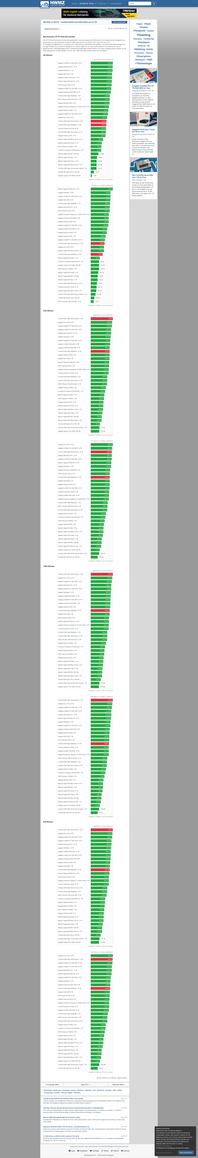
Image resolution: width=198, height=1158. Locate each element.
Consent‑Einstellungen (106, 1146)
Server (149, 53)
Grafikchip (148, 39)
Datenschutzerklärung (163, 1146)
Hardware (143, 42)
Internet (141, 46)
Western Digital (66, 1093)
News (75, 3)
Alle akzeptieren (186, 1153)
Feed (72, 1151)
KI (148, 46)
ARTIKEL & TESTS (51, 22)
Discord (126, 1151)
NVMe (149, 49)
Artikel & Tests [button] (87, 3)
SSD (114, 1090)
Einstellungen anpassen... (164, 1152)
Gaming (143, 35)
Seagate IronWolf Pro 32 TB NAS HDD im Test (143, 87)
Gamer (73, 1090)
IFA (94, 1090)
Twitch (116, 1151)
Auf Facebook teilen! (119, 22)
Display (143, 27)
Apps (147, 23)
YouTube (95, 1151)
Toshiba (57, 1093)
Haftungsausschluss (121, 1146)
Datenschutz (93, 1146)
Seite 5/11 (85, 1085)
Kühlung (139, 49)
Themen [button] (102, 3)
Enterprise (57, 1090)
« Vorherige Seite (52, 1085)
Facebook (83, 1151)
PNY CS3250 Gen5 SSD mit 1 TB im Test (142, 176)
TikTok (106, 1151)
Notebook (100, 1090)
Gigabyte (88, 1090)
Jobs (86, 1146)
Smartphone (143, 56)
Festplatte (66, 1090)
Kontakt (80, 1146)
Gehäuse (80, 1090)
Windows (77, 1093)
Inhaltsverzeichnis (51, 29)
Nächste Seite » (119, 1085)
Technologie (48, 1093)
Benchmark (48, 1090)
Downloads (116, 3)
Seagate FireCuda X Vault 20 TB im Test (143, 130)
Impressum (73, 1146)
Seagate (108, 1090)
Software (140, 59)
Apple (139, 24)
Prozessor (139, 53)
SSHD (119, 1090)
